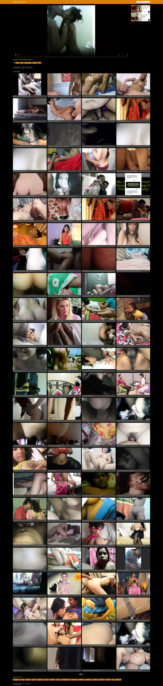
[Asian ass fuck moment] (30, 484)
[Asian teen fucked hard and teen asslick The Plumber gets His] (30, 184)
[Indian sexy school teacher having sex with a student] (64, 134)
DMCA (16, 684)
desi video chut (74, 679)
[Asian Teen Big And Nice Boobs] (133, 234)
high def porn (52, 679)
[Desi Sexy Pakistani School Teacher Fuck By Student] (64, 384)
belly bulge (46, 679)
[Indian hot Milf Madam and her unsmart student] (30, 209)
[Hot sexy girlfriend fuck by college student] (99, 434)
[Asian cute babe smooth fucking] (30, 159)
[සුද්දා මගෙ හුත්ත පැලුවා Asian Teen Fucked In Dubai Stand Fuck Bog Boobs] (30, 409)
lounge (39, 62)
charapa (17, 62)
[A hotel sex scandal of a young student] (133, 459)
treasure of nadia (88, 679)
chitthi (113, 679)
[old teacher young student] (30, 459)
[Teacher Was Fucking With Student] (99, 109)
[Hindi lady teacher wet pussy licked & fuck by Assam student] (64, 559)
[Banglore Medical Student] (99, 184)
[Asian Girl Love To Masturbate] (99, 459)
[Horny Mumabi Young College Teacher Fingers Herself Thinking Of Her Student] (64, 409)
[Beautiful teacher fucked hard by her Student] (30, 434)
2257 (14, 684)
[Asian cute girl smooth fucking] (133, 134)
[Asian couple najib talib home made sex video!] (30, 384)
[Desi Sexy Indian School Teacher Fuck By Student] (99, 159)
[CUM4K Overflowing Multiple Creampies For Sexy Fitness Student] (133, 84)
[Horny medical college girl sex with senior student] (99, 84)
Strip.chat (144, 11)
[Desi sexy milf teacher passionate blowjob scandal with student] (133, 409)
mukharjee (108, 679)
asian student (118, 679)
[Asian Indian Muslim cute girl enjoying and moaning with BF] (133, 259)
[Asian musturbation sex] (99, 608)
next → (81, 674)
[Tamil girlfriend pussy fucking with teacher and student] (99, 309)
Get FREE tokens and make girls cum (145, 8)
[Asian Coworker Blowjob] (99, 384)
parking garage (102, 679)
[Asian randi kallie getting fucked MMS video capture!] (99, 509)
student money (16, 679)
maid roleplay (40, 679)
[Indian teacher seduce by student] (133, 184)
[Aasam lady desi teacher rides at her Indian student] (99, 359)
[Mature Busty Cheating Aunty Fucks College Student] (99, 334)
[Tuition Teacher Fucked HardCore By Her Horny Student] (64, 359)
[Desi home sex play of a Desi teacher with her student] (99, 559)
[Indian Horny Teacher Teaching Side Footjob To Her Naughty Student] (30, 608)
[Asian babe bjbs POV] (64, 234)
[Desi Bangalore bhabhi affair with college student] (30, 134)
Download (29, 67)
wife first (22, 679)
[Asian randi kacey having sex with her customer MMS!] (30, 259)
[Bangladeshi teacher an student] (30, 309)
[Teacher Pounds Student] (30, 359)
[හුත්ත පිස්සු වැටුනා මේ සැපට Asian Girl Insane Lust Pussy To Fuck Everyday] (64, 534)
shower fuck (81, 679)
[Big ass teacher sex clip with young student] (64, 259)
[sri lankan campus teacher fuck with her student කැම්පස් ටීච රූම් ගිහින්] (64, 484)
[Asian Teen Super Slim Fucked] (133, 309)
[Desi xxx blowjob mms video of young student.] (99, 134)
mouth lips (35, 62)
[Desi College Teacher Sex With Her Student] (133, 334)
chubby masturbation (65, 679)
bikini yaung (27, 679)
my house (95, 679)
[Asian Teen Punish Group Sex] (64, 633)
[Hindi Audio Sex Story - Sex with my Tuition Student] (64, 583)
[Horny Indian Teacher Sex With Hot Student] (64, 159)
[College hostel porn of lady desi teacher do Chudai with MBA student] (64, 184)
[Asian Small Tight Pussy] (133, 434)
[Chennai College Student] (30, 633)
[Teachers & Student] (133, 384)
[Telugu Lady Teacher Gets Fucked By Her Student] (133, 159)
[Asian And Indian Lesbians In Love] (64, 608)
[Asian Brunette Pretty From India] (133, 109)
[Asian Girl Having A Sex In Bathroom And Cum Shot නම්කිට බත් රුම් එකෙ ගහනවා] (133, 608)
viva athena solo (28, 62)
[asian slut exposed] (64, 459)
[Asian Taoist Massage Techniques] (30, 234)
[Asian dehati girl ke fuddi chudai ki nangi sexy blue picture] (30, 334)
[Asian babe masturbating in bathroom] (99, 234)
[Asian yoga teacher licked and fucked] (133, 583)
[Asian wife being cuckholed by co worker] (64, 434)
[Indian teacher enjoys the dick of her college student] (30, 658)
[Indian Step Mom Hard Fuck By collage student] (133, 359)
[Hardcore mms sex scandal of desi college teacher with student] (133, 509)
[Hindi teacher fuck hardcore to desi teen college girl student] (133, 209)
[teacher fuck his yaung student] (133, 559)
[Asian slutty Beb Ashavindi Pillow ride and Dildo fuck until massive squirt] (133, 534)
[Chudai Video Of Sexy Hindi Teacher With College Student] (30, 583)
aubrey (21, 62)
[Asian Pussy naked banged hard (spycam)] (99, 658)
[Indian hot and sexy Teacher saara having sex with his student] (133, 658)
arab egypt (34, 679)
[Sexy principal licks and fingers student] (64, 309)
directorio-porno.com (19, 2)
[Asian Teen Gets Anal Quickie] (64, 109)
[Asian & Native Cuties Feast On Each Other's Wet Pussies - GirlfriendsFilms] (133, 484)
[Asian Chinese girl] (30, 559)
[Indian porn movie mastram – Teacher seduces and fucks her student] (64, 334)
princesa (58, 679)
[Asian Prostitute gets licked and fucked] (30, 84)
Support (19, 684)
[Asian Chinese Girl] (30, 284)
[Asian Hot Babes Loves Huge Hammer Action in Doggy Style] (64, 84)
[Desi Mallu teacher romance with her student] (30, 509)
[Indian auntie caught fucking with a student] (99, 284)
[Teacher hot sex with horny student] (30, 109)
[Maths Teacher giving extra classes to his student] (64, 509)
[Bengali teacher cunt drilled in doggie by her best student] (133, 284)
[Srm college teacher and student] (64, 658)
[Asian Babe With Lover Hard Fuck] (99, 583)
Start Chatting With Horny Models (145, 16)
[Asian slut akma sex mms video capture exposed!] (99, 484)
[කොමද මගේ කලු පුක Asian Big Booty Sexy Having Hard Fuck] (64, 209)
